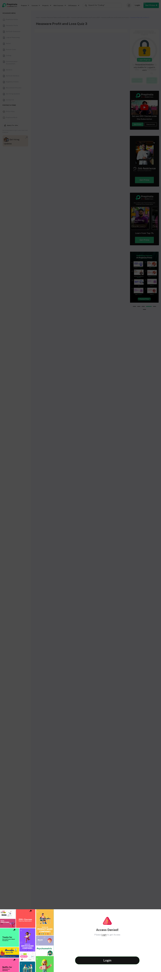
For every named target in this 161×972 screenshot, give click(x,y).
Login (104, 935)
